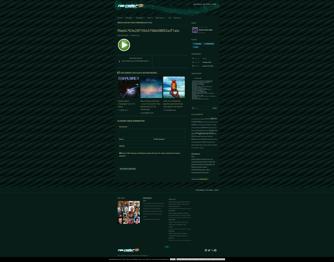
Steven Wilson (198, 142)
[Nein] (332, 259)
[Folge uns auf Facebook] (206, 245)
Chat (169, 18)
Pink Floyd (199, 130)
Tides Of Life (210, 145)
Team (149, 18)
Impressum (161, 255)
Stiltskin (204, 142)
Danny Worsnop (205, 122)
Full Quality (198, 43)
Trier (198, 147)
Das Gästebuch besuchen (200, 167)
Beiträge (129, 18)
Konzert (208, 124)
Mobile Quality (210, 43)
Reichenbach (210, 136)
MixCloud (177, 18)
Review (193, 139)
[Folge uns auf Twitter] (209, 245)
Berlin (214, 118)
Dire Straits (211, 122)
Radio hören (159, 18)
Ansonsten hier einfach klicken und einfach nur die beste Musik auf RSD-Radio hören (200, 259)
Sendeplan (139, 18)
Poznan (207, 130)
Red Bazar (198, 136)
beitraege (124, 35)
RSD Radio (204, 139)
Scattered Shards (210, 139)
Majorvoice (199, 127)
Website (122, 146)
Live (215, 125)
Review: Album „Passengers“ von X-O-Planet (127, 104)
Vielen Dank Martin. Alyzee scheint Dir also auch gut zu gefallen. (178, 230)
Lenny (212, 124)
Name (121, 139)
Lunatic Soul (193, 127)
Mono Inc (205, 128)
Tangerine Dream (198, 145)
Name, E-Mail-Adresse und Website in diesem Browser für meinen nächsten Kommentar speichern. (149, 154)
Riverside (199, 139)
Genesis (194, 125)
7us (192, 119)
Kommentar (123, 127)
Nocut (210, 127)
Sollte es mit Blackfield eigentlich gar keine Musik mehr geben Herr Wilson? (173, 104)
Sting (208, 142)
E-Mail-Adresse (159, 139)
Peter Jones (193, 130)
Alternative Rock (196, 119)
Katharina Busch (203, 124)
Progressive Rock (205, 133)
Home (119, 18)
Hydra (198, 124)
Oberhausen (214, 127)
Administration (171, 255)
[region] (204, 173)
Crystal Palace (196, 122)
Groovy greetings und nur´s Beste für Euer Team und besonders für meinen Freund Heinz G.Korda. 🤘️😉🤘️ (204, 161)
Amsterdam (202, 119)
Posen (204, 130)
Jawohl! (173, 259)
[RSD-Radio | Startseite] (130, 6)
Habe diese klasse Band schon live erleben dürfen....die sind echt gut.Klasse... (179, 199)
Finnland (215, 122)
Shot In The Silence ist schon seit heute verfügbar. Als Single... (178, 219)
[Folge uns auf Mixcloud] (212, 245)
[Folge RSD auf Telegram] (215, 245)
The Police (205, 145)
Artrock (208, 119)
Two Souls (202, 147)
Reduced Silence (203, 136)
